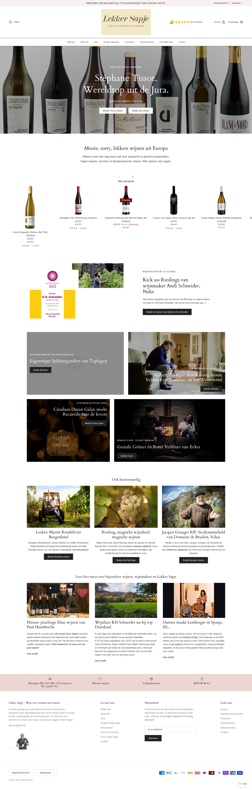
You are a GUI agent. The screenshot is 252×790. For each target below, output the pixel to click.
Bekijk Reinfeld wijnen (58, 556)
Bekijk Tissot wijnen (113, 110)
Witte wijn (71, 42)
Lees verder (32, 653)
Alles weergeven (126, 181)
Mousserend (129, 42)
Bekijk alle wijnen (140, 110)
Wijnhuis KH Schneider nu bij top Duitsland (124, 625)
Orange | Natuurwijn (111, 42)
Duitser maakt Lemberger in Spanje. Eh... (193, 625)
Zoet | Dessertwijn (147, 42)
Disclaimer (225, 718)
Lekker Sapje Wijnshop (24, 780)
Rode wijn (84, 42)
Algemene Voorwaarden (231, 713)
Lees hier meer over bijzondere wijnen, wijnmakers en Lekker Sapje (126, 576)
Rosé (96, 42)
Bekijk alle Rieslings (126, 560)
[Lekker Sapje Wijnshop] (126, 22)
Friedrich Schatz (190, 637)
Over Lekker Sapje (166, 42)
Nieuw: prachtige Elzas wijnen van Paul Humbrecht (56, 625)
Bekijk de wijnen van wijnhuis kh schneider (167, 312)
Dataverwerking (228, 727)
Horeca (223, 709)
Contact (182, 42)
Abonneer (153, 738)
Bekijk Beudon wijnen (193, 560)
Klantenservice (227, 723)
